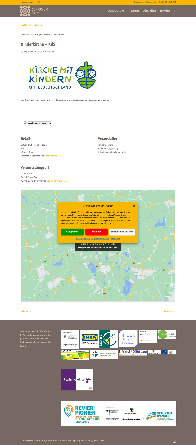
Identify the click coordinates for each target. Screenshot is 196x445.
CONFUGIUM (115, 11)
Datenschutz (151, 2)
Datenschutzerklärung (100, 239)
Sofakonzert (26, 311)
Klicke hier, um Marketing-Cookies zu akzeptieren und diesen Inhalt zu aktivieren (98, 246)
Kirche (135, 11)
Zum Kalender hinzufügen (39, 123)
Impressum (115, 239)
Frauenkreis (169, 311)
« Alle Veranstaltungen (31, 25)
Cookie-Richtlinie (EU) (167, 2)
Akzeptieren (72, 232)
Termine (165, 11)
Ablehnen (96, 232)
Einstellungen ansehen (122, 232)
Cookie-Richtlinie (83, 239)
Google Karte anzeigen (57, 181)
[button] (133, 206)
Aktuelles (149, 11)
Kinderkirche (51, 156)
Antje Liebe (99, 441)
